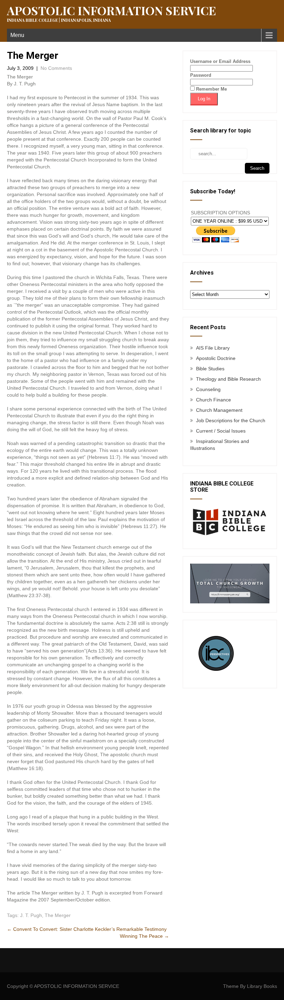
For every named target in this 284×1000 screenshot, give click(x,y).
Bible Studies (210, 368)
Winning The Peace (144, 936)
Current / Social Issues (221, 431)
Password (200, 75)
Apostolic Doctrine (216, 358)
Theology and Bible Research (228, 379)
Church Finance (213, 399)
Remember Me (211, 89)
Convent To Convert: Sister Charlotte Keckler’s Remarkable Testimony (87, 929)
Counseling (208, 389)
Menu (17, 35)
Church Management (219, 410)
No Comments (56, 68)
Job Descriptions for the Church (230, 420)
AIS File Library (213, 348)
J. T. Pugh (31, 915)
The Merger (58, 915)
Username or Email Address (220, 61)
